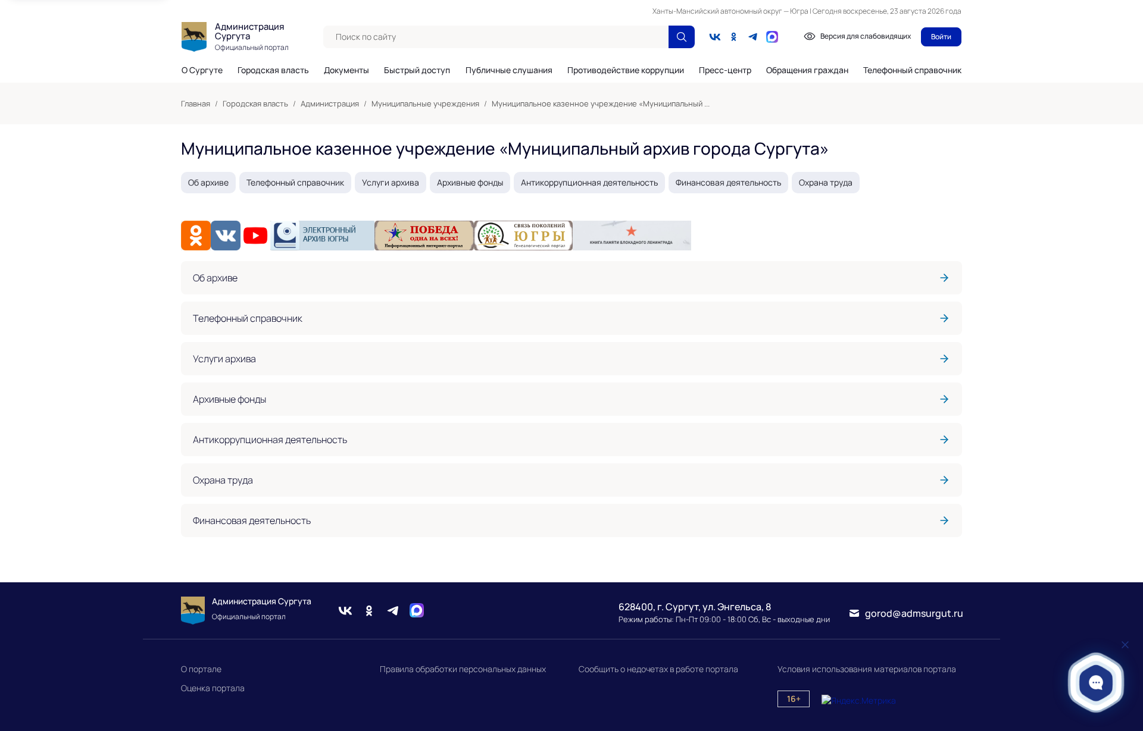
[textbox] (496, 37)
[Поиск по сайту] (682, 37)
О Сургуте (202, 70)
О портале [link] (201, 668)
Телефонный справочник (912, 70)
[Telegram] (753, 37)
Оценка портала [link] (213, 688)
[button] (1096, 682)
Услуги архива (390, 182)
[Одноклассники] (734, 37)
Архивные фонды (470, 182)
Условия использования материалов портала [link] (866, 668)
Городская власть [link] (255, 103)
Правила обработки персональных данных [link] (463, 668)
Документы (346, 70)
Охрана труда (825, 182)
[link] (571, 277)
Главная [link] (195, 103)
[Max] (417, 610)
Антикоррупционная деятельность (589, 182)
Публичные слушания (509, 70)
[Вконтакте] (715, 37)
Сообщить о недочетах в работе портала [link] (658, 668)
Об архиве (208, 182)
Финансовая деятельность (728, 182)
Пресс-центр (725, 70)
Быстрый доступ (417, 70)
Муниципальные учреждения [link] (425, 103)
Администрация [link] (330, 103)
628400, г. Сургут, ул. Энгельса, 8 (695, 606)
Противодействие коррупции (625, 70)
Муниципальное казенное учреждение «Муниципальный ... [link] (601, 103)
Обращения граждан (807, 70)
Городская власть (273, 70)
